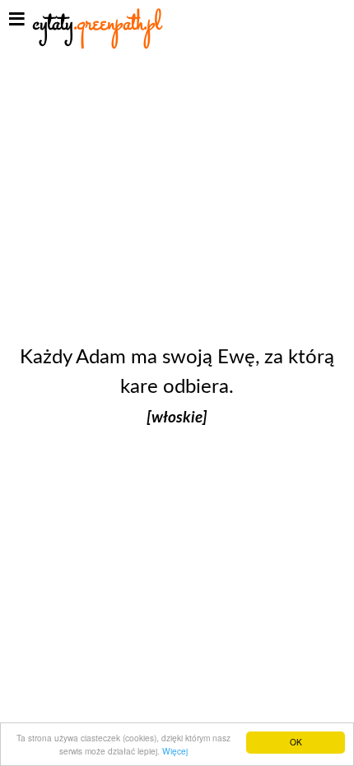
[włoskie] (177, 418)
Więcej (175, 751)
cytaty (97, 24)
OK (296, 742)
